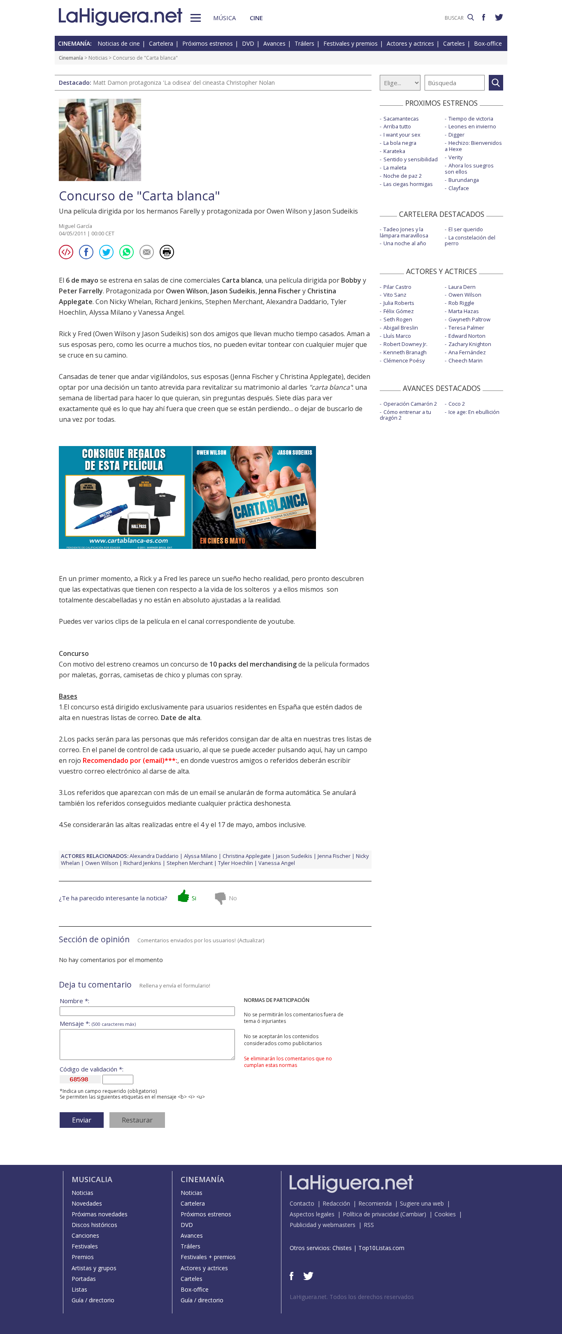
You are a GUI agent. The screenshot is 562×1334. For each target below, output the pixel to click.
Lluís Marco (397, 335)
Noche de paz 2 (402, 175)
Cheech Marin (465, 360)
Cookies (445, 1214)
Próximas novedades (100, 1214)
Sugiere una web (422, 1203)
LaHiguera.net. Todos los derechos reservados (352, 1297)
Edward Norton (466, 335)
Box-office (488, 43)
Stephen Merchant (234, 301)
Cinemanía (71, 57)
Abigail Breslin (400, 327)
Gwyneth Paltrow (469, 319)
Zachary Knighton (469, 344)
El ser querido (465, 229)
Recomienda (375, 1203)
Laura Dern (462, 287)
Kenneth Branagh (405, 352)
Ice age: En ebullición (473, 412)
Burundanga (463, 180)
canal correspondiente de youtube (241, 621)
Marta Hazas (463, 311)
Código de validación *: (91, 1069)
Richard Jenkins (178, 301)
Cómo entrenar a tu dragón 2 (405, 415)
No (233, 898)
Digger (456, 134)
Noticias (97, 57)
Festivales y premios (350, 43)
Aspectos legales (312, 1214)
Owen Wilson (186, 290)
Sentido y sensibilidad (410, 159)
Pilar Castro (397, 287)
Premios (83, 1257)
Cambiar (413, 1214)
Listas (79, 1289)
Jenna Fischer (280, 290)
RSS (369, 1225)
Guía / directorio (93, 1300)
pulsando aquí (299, 749)
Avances (274, 43)
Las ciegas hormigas (408, 184)
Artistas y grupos (94, 1268)
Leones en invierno (472, 126)
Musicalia (92, 1179)
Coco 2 (456, 403)
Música (224, 18)
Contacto (302, 1203)
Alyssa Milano (110, 312)
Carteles (454, 43)
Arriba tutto (397, 126)
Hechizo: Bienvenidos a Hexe (473, 146)
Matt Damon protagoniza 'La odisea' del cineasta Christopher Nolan (184, 82)
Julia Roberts (398, 303)
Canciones (85, 1235)
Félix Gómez (398, 311)
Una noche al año (404, 243)
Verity (455, 157)
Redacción (336, 1203)
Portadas (84, 1279)
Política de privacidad (371, 1214)
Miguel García (75, 226)
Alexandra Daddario (296, 301)
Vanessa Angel (160, 312)
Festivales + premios (208, 1257)
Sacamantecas (401, 118)
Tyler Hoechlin (235, 863)
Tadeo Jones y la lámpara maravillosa (404, 232)
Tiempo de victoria (470, 118)
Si (194, 898)
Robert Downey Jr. (405, 344)
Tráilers (304, 43)
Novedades (87, 1203)
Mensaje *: (98, 1023)
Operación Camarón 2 (410, 403)
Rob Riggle (461, 303)
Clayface (458, 188)
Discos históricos (94, 1225)
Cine (256, 18)
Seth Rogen (397, 319)
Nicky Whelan (130, 301)
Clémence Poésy (404, 360)
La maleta (394, 167)
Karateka (394, 151)
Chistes (342, 1248)
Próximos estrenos (207, 43)
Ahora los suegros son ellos (469, 168)
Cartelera (161, 43)
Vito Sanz (394, 294)
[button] (195, 18)
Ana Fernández (467, 352)
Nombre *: (74, 1000)
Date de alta (180, 717)
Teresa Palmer (466, 327)
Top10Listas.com (381, 1248)
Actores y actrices (410, 43)
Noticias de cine (119, 43)
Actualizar (251, 940)
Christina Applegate (247, 856)
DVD (248, 43)
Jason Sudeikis (233, 290)
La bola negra (399, 142)
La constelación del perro (470, 240)
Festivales (85, 1246)
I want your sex (401, 134)
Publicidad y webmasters (322, 1225)
